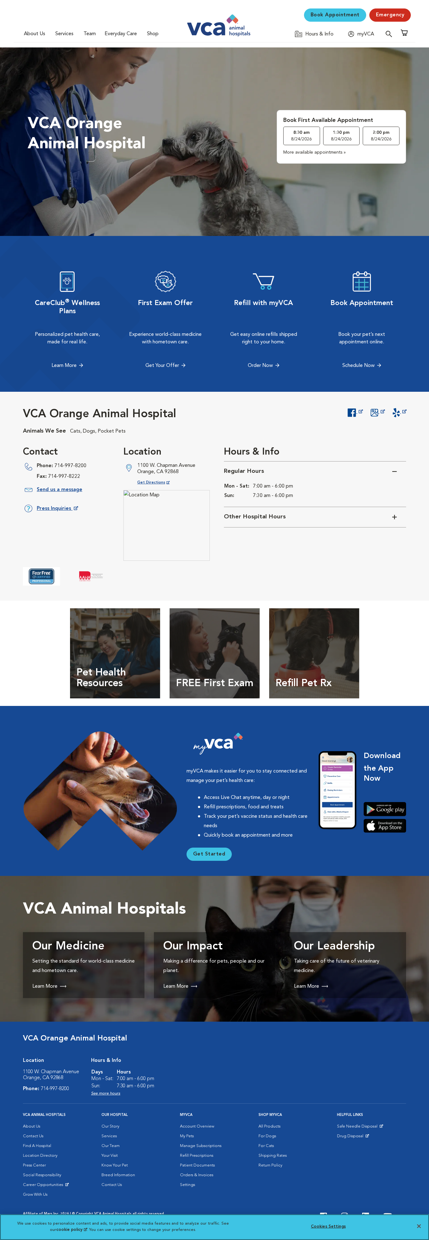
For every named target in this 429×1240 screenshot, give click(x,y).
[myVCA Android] (385, 809)
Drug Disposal (353, 1137)
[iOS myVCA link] (385, 826)
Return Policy (270, 1165)
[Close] (419, 1226)
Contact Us (33, 1136)
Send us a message (59, 489)
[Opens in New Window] (355, 411)
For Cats (266, 1146)
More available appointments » (314, 152)
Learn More (64, 365)
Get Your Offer (162, 365)
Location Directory (40, 1156)
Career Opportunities (44, 1186)
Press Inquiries (57, 509)
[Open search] (390, 34)
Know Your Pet (114, 1165)
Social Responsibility (42, 1175)
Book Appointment (335, 15)
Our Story (110, 1126)
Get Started (209, 854)
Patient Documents (197, 1165)
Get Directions (158, 482)
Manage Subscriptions (200, 1146)
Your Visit (109, 1156)
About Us (34, 33)
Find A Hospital (37, 1146)
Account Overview (197, 1126)
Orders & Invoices (196, 1175)
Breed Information (118, 1175)
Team (90, 33)
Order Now (260, 365)
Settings (187, 1185)
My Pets (187, 1136)
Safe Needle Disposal (358, 1127)
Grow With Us (35, 1195)
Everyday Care (121, 33)
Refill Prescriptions (196, 1156)
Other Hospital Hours (255, 517)
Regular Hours (244, 471)
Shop (153, 33)
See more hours (105, 1093)
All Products (269, 1126)
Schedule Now (358, 365)
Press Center (34, 1165)
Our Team (110, 1146)
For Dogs (267, 1136)
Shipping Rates (272, 1156)
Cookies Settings (328, 1227)
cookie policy (71, 1229)
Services (64, 33)
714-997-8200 (70, 465)
